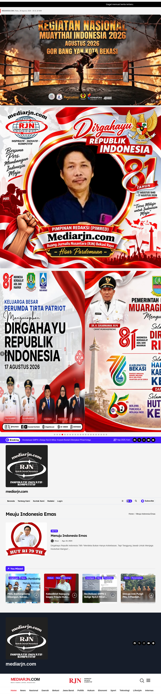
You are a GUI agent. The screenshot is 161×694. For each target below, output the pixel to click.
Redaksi (50, 501)
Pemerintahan (137, 578)
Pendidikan (108, 578)
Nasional (33, 690)
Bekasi (55, 690)
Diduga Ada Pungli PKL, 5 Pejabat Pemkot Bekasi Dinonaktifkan (133, 598)
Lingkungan (14, 578)
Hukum (50, 578)
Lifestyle (137, 690)
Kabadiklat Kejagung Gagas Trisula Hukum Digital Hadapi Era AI (58, 596)
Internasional (151, 690)
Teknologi (66, 578)
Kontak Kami (38, 501)
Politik (80, 690)
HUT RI (54, 531)
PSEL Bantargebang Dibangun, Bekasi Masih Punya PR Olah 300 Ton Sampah (19, 598)
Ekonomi (102, 690)
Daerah (45, 690)
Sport (113, 690)
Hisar (57, 541)
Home (14, 690)
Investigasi (90, 578)
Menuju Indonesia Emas (69, 536)
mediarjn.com (17, 491)
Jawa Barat (68, 690)
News (23, 578)
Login (59, 501)
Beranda (11, 501)
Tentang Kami (24, 501)
